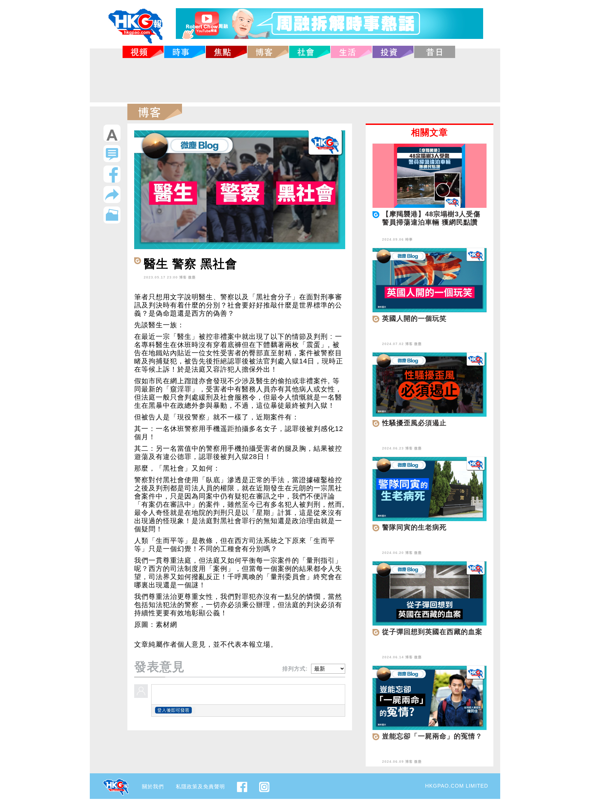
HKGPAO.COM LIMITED (456, 786)
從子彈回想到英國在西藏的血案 (432, 631)
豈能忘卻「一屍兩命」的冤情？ (432, 736)
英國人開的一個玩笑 (414, 318)
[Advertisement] (295, 80)
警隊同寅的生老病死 (414, 527)
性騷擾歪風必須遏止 (414, 423)
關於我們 (153, 786)
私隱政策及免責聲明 (200, 786)
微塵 (192, 277)
